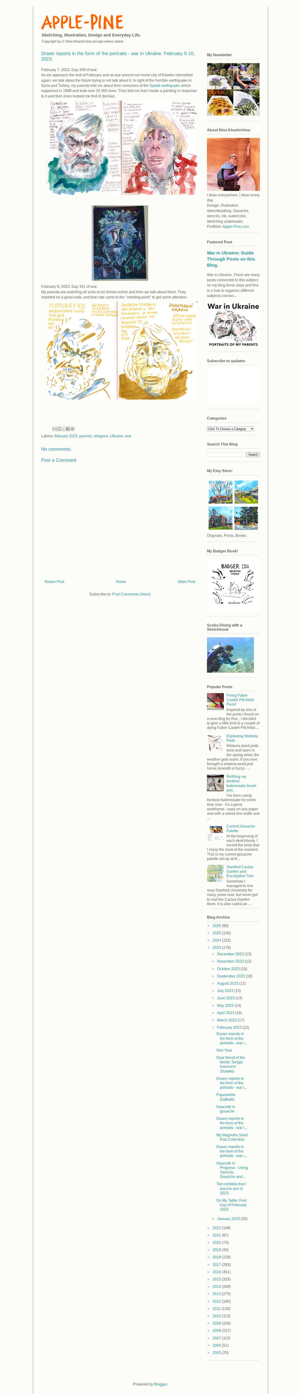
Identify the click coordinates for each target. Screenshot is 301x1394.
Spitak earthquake (165, 86)
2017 (217, 1265)
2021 (217, 1235)
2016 (217, 1272)
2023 (217, 948)
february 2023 (65, 436)
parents (85, 436)
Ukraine (116, 436)
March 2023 (227, 1020)
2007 (217, 1338)
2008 (217, 1331)
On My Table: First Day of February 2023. (231, 1204)
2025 (217, 933)
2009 (217, 1323)
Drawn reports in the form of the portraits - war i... (231, 1038)
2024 (217, 940)
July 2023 (225, 991)
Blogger (160, 1384)
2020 (217, 1243)
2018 (217, 1257)
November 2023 (231, 961)
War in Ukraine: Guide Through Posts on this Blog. (231, 259)
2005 (217, 1353)
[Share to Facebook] (68, 428)
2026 (217, 926)
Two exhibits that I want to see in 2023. (231, 1188)
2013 (217, 1294)
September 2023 (231, 976)
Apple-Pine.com (235, 227)
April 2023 (226, 1013)
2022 (217, 1228)
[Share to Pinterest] (72, 428)
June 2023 (226, 998)
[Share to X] (63, 428)
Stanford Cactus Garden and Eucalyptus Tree (239, 871)
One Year (224, 1050)
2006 (217, 1345)
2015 (217, 1279)
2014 (217, 1287)
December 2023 (231, 954)
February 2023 (229, 1027)
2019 (217, 1250)
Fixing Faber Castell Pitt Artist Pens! (240, 699)
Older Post (186, 582)
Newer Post (54, 582)
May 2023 (225, 1006)
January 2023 (229, 1219)
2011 (217, 1309)
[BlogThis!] (59, 428)
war (128, 436)
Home (121, 582)
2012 (217, 1301)
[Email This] (54, 428)
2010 (217, 1316)
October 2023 (229, 969)
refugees (101, 436)
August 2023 (228, 983)
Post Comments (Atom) (131, 594)
